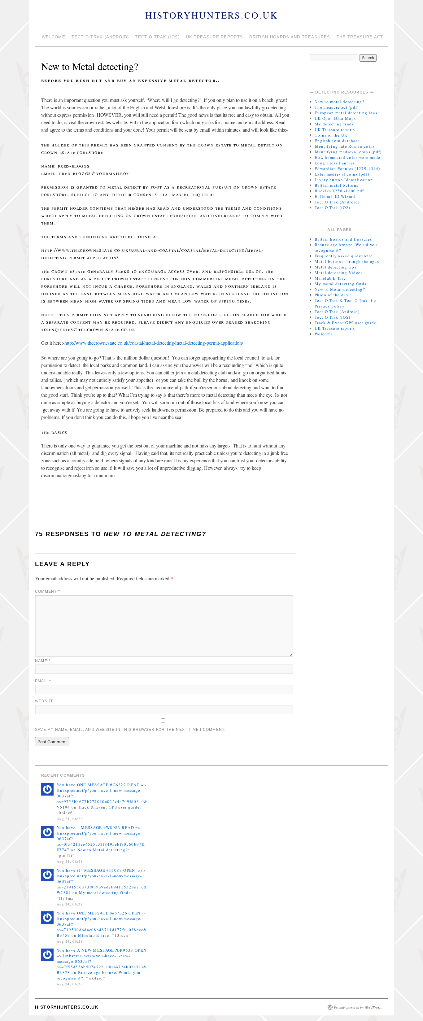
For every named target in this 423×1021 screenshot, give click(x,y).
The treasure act (360, 37)
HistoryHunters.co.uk (211, 15)
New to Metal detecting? (340, 289)
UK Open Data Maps (335, 118)
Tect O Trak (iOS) (157, 37)
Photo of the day (332, 295)
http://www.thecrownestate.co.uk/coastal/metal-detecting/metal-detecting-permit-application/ (153, 342)
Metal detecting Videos (339, 272)
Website (44, 701)
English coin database (337, 140)
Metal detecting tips (335, 267)
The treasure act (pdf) (337, 107)
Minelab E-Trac (330, 278)
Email (43, 681)
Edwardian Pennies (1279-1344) (347, 168)
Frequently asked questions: (344, 256)
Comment (47, 591)
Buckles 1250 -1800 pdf (339, 191)
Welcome (53, 37)
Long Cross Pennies (335, 163)
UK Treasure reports (214, 37)
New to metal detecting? (339, 101)
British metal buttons (336, 185)
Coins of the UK (331, 135)
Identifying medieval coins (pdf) (348, 152)
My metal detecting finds (340, 283)
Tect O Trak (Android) (100, 37)
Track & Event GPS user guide (345, 322)
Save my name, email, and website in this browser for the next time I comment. (130, 729)
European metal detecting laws (346, 113)
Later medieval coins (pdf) (342, 174)
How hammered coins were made (347, 157)
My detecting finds (334, 124)
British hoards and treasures (289, 37)
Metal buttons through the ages (347, 261)
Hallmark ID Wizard (335, 196)
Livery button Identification (344, 179)
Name (42, 661)
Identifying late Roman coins (345, 146)
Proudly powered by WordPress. (358, 1007)
